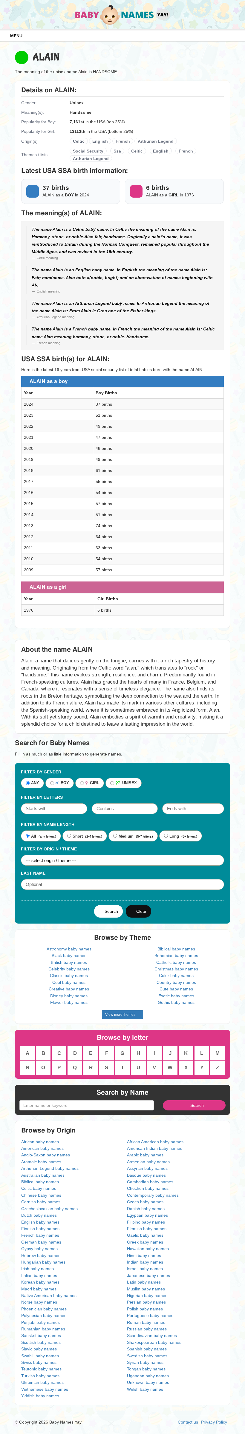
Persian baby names (146, 1302)
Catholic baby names (176, 962)
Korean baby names (40, 1282)
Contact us (188, 1422)
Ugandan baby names (148, 1375)
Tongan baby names (146, 1369)
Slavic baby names (39, 1349)
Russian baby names (147, 1329)
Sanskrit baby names (41, 1335)
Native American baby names (48, 1295)
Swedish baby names (147, 1355)
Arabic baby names (145, 1155)
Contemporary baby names (153, 1195)
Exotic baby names (176, 995)
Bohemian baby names (176, 955)
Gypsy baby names (39, 1248)
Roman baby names (146, 1322)
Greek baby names (145, 1242)
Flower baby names (69, 1002)
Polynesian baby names (43, 1315)
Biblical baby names (176, 949)
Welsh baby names (145, 1389)
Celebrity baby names (69, 969)
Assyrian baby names (147, 1168)
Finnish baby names (40, 1228)
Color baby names (176, 975)
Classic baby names (69, 975)
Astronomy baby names (69, 949)
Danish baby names (146, 1208)
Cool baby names (68, 982)
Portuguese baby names (150, 1315)
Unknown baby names (148, 1382)
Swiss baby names (38, 1362)
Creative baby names (69, 989)
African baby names (40, 1141)
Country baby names (176, 982)
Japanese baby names (148, 1275)
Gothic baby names (176, 1002)
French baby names (40, 1235)
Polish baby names (145, 1309)
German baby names (41, 1242)
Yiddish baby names (40, 1395)
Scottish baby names (41, 1342)
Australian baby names (43, 1175)
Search (110, 911)
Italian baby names (39, 1275)
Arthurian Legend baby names (50, 1168)
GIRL (93, 783)
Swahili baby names (40, 1355)
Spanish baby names (147, 1349)
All (33, 836)
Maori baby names (38, 1289)
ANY (35, 783)
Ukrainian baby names (42, 1382)
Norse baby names (39, 1302)
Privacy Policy (214, 1422)
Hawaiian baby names (148, 1248)
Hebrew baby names (40, 1255)
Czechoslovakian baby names (49, 1208)
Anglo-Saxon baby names (45, 1155)
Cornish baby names (40, 1201)
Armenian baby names (148, 1161)
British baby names (69, 962)
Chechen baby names (148, 1188)
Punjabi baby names (40, 1322)
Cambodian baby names (150, 1181)
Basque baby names (146, 1175)
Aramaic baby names (41, 1161)
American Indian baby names (154, 1148)
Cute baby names (176, 989)
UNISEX (128, 783)
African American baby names (155, 1141)
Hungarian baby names (43, 1262)
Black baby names (69, 955)
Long (174, 836)
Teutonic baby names (41, 1369)
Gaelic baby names (145, 1235)
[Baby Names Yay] (122, 14)
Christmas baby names (176, 969)
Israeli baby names (145, 1268)
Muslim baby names (146, 1289)
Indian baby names (145, 1262)
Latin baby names (144, 1282)
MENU (15, 35)
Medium (126, 836)
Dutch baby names (39, 1215)
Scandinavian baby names (152, 1335)
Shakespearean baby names (154, 1342)
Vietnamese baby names (44, 1389)
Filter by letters (42, 797)
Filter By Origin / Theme (49, 849)
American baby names (42, 1148)
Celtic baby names (38, 1188)
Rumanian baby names (43, 1329)
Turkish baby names (40, 1375)
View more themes (121, 1015)
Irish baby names (37, 1268)
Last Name (33, 873)
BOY (63, 783)
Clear (140, 911)
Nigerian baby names (147, 1295)
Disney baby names (69, 995)
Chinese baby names (41, 1195)
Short (78, 836)
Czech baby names (145, 1201)
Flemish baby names (146, 1228)
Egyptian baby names (147, 1215)
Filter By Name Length (47, 824)
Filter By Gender (41, 772)
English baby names (40, 1222)
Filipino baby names (146, 1222)
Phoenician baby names (44, 1309)
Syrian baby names (145, 1362)
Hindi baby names (144, 1255)
